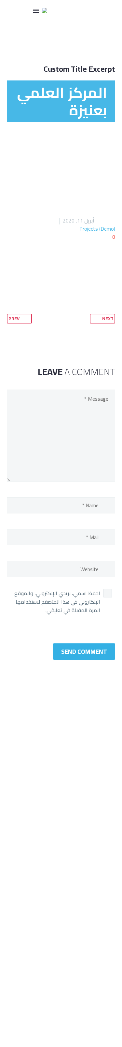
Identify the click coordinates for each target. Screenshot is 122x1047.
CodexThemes (95, 992)
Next (108, 318)
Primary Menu (36, 11)
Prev (14, 318)
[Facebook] (74, 278)
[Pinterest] (49, 278)
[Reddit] (12, 278)
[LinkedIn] (25, 278)
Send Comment (84, 651)
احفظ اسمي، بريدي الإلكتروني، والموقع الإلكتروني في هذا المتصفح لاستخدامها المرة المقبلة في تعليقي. (57, 601)
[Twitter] (62, 278)
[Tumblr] (37, 278)
